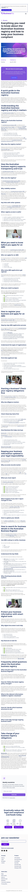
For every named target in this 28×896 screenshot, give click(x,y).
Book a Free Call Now (6, 10)
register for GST (5, 426)
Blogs (2, 873)
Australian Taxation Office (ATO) (12, 182)
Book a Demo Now (18, 827)
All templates (17, 857)
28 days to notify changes (8, 482)
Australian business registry (8, 112)
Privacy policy (4, 883)
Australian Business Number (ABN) (17, 191)
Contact (2, 862)
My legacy (3, 861)
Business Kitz (3, 433)
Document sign (18, 864)
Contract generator (8, 436)
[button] (26, 14)
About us (3, 877)
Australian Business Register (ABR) (9, 125)
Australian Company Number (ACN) (14, 206)
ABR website (9, 332)
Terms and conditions (5, 882)
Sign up (2, 857)
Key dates (17, 862)
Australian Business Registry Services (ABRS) (13, 127)
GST (26, 138)
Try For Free (14, 77)
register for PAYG (20, 426)
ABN (24, 137)
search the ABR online (5, 149)
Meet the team (4, 878)
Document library (4, 435)
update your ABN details (9, 520)
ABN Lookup (3, 193)
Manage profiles (18, 867)
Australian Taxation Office (15, 506)
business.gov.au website (14, 422)
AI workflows (17, 861)
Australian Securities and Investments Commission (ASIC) (11, 140)
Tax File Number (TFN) (16, 205)
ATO (25, 473)
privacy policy (12, 797)
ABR (20, 472)
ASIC (11, 207)
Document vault (18, 866)
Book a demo (4, 875)
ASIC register (20, 420)
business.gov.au (17, 304)
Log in (2, 859)
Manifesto (3, 880)
